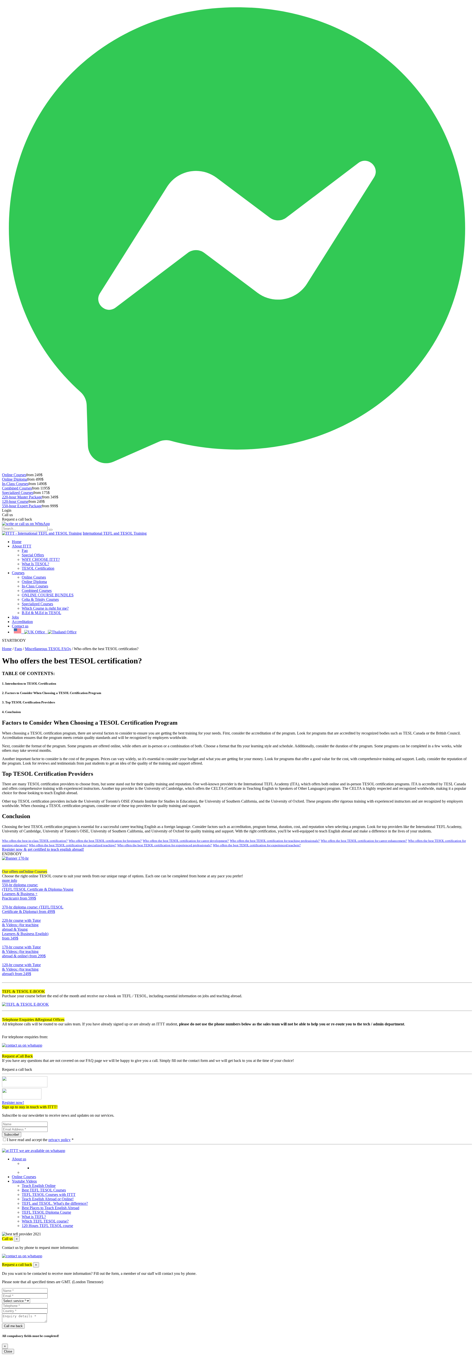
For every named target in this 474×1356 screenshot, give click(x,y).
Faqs (18, 649)
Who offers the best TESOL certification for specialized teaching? (72, 845)
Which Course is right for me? (45, 608)
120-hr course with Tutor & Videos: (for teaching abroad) (21, 969)
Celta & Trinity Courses (40, 599)
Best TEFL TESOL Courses (44, 1190)
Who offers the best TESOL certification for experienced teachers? (257, 845)
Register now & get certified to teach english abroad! (43, 849)
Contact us (20, 626)
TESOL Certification (38, 568)
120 (5, 978)
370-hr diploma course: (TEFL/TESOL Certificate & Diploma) (32, 909)
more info (9, 880)
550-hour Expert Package (22, 506)
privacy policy (59, 1140)
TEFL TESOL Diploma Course (46, 1212)
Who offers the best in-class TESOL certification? (35, 841)
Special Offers (33, 555)
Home (16, 542)
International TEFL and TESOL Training (115, 533)
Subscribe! (11, 1134)
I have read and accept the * (40, 1140)
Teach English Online (39, 1186)
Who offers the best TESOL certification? (72, 660)
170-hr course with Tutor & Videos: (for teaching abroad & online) (24, 951)
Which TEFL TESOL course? (45, 1221)
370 (5, 916)
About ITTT (21, 546)
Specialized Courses (17, 492)
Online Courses (14, 475)
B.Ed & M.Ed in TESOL (41, 613)
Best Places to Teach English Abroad (50, 1208)
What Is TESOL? (35, 564)
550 (5, 903)
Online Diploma (14, 479)
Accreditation (22, 622)
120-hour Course (15, 501)
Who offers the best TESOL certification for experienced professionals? (164, 845)
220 (5, 943)
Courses (18, 573)
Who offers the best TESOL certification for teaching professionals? (275, 841)
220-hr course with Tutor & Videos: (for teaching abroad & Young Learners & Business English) (25, 929)
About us (19, 1159)
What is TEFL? (34, 1217)
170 (5, 960)
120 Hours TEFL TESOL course (47, 1226)
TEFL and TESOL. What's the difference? (55, 1203)
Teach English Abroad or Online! (48, 1199)
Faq (25, 550)
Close (8, 1351)
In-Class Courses (15, 484)
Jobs (15, 617)
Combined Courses (17, 488)
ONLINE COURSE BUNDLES (48, 595)
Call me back (13, 1326)
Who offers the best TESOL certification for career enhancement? (364, 841)
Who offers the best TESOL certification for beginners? (105, 841)
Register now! (13, 1102)
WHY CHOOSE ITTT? (41, 559)
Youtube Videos (24, 1181)
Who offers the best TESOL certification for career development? (186, 841)
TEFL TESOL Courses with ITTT (49, 1194)
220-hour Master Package (22, 497)
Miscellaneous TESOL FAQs (48, 649)
